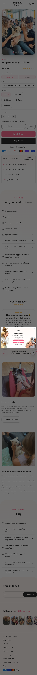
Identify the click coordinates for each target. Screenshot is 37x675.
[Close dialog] (34, 328)
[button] (18, 340)
